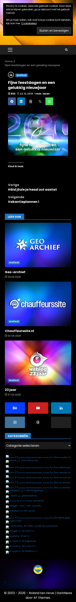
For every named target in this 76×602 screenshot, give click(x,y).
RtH (13, 93)
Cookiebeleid (29, 23)
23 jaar (38, 363)
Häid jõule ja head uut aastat (32, 187)
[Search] (66, 49)
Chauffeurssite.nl (38, 304)
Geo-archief (38, 245)
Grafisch (22, 75)
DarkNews (64, 593)
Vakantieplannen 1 (23, 199)
